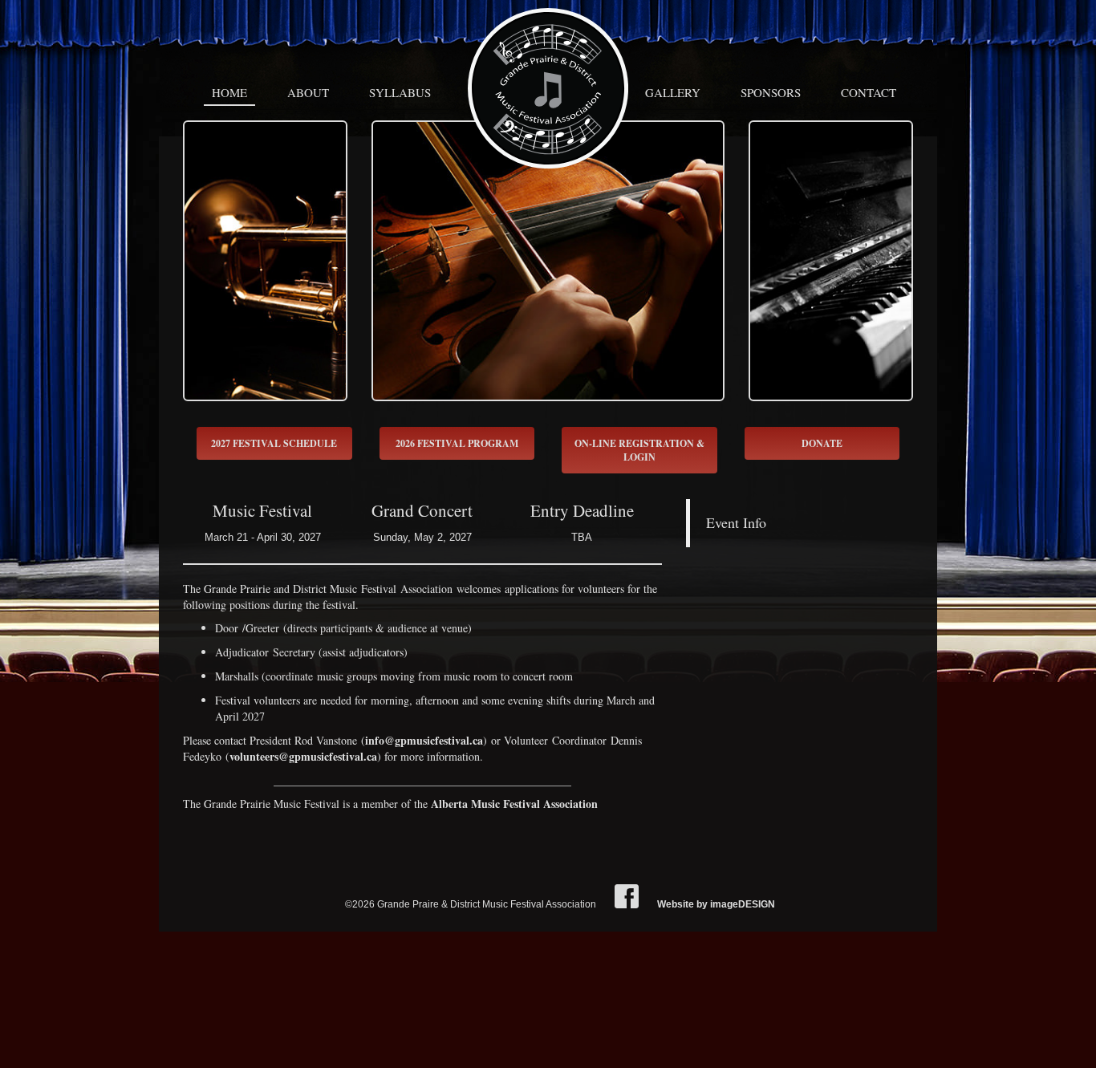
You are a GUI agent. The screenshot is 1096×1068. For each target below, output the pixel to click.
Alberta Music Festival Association (514, 803)
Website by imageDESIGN (716, 904)
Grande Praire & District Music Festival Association (548, 88)
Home (229, 92)
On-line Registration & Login (639, 450)
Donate (822, 443)
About (308, 92)
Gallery (672, 92)
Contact (868, 92)
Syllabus (400, 92)
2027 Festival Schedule (274, 443)
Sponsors (771, 92)
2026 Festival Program (457, 443)
